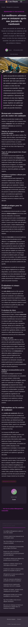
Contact (19, 619)
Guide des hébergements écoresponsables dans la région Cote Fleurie (14, 547)
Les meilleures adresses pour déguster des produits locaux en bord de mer (14, 559)
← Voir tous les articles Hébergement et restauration (12, 509)
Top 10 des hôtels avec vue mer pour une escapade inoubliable (14, 542)
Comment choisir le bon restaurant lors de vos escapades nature (14, 537)
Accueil (3, 7)
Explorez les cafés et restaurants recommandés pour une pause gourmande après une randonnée (14, 553)
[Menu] (21, 1)
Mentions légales (11, 619)
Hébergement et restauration (12, 7)
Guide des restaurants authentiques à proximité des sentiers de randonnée (12, 579)
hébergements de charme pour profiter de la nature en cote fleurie (14, 574)
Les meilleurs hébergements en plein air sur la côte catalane (13, 531)
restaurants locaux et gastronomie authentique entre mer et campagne (12, 585)
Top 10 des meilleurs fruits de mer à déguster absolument (12, 600)
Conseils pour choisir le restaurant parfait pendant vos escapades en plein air (13, 569)
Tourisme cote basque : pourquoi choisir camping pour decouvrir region (13, 590)
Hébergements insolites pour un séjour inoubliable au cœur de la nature (13, 595)
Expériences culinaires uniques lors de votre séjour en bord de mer (13, 564)
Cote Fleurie (11, 2)
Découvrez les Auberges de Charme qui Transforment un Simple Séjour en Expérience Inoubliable (13, 606)
